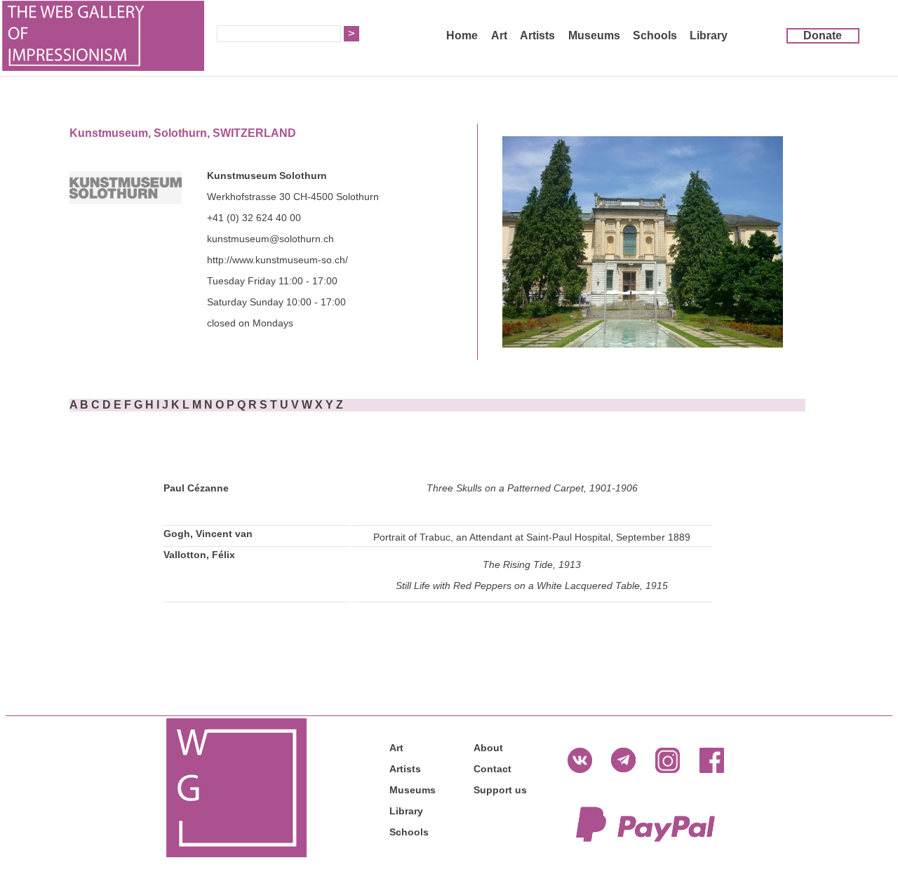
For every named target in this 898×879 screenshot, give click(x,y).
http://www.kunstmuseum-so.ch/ (277, 259)
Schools (655, 35)
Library (709, 35)
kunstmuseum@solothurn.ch (270, 238)
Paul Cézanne (196, 488)
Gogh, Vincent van (208, 533)
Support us (500, 789)
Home (462, 35)
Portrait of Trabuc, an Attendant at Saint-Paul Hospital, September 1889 (531, 537)
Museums (594, 35)
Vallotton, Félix (199, 554)
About (488, 747)
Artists (537, 35)
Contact (492, 768)
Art (499, 35)
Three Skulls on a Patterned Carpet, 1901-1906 (532, 488)
